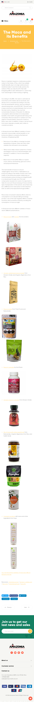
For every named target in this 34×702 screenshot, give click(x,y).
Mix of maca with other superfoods (14, 432)
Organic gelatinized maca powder (14, 273)
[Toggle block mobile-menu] (2, 21)
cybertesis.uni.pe (13, 582)
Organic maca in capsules (11, 400)
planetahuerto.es (14, 584)
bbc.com (5, 584)
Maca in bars (7, 217)
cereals (16, 217)
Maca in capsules (9, 367)
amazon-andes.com (26, 582)
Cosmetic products (9, 516)
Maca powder (8, 309)
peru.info (23, 584)
